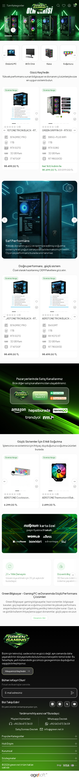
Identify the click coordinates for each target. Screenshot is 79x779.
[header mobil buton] (39, 8)
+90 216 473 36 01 (23, 723)
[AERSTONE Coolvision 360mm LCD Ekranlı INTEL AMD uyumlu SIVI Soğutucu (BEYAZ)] (20, 472)
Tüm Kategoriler (15, 5)
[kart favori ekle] (36, 113)
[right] (74, 55)
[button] (13, 30)
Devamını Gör (39, 618)
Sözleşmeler (9, 758)
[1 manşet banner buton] (39, 20)
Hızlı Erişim (7, 743)
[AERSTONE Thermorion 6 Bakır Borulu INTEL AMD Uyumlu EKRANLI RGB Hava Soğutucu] (58, 472)
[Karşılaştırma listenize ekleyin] (36, 118)
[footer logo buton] (39, 640)
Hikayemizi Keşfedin (15, 671)
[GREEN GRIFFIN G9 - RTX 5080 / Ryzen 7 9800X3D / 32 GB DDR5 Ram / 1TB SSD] (58, 105)
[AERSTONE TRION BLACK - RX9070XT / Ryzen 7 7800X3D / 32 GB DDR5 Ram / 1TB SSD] (58, 293)
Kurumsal (7, 750)
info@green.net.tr (54, 729)
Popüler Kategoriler (13, 736)
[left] (4, 55)
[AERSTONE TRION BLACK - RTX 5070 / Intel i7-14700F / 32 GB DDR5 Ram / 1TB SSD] (20, 105)
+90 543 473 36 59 (60, 723)
